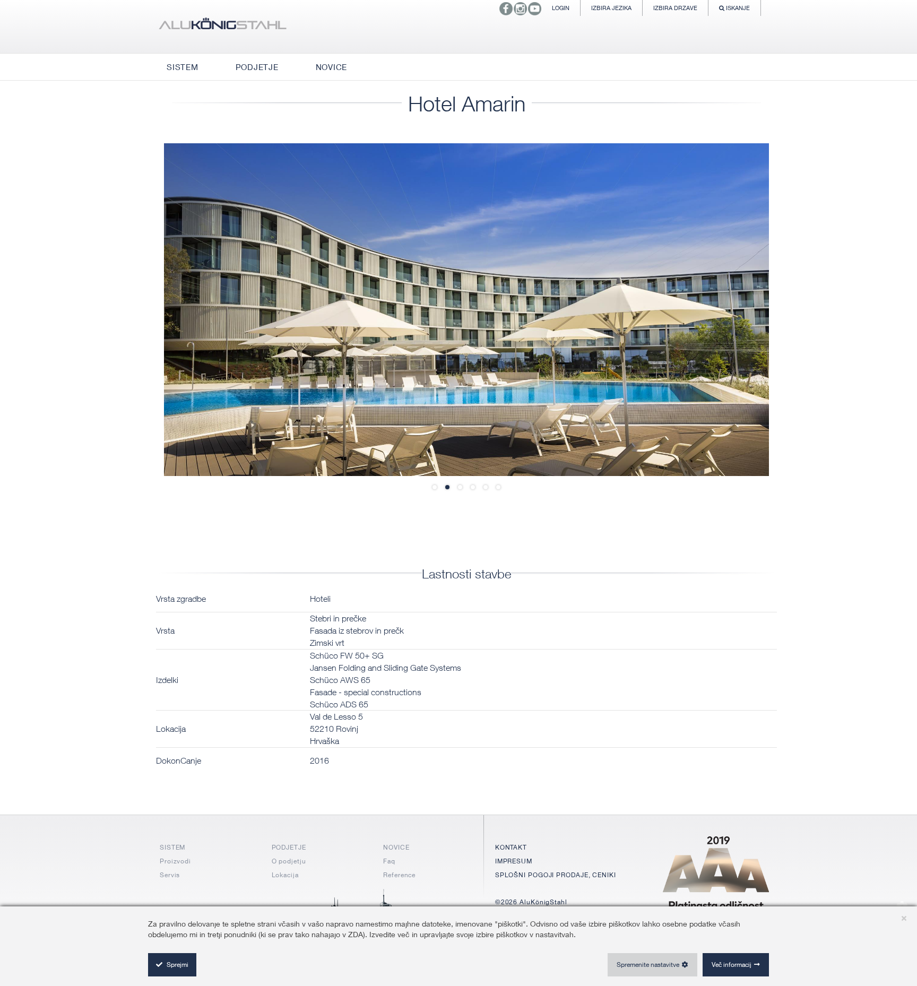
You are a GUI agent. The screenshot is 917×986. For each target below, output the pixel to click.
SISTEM (172, 847)
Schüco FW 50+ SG (347, 655)
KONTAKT (511, 847)
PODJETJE (289, 847)
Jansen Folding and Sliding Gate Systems (385, 667)
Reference (399, 875)
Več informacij (731, 964)
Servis (170, 875)
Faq (389, 861)
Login (560, 7)
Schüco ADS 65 (339, 704)
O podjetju (289, 861)
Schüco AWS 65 (340, 680)
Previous (195, 309)
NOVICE (396, 847)
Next (737, 309)
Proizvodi (175, 861)
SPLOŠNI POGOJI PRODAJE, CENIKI (555, 875)
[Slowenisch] (222, 26)
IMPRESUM (513, 861)
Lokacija (285, 875)
